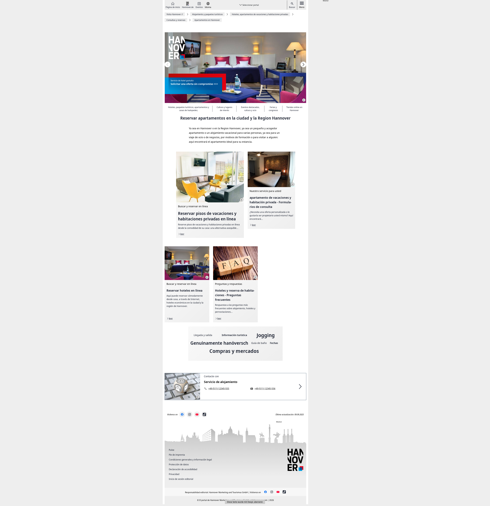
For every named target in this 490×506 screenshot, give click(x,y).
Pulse (171, 450)
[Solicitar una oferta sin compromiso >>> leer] (235, 67)
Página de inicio (173, 7)
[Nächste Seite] (303, 64)
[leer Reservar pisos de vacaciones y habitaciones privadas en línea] (210, 195)
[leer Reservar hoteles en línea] (187, 284)
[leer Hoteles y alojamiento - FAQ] (235, 284)
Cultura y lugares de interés (224, 109)
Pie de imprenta (177, 455)
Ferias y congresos (273, 109)
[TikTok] (204, 414)
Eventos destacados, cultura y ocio (250, 109)
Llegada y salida (203, 335)
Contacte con (211, 376)
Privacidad (174, 474)
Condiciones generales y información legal (190, 459)
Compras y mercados (234, 350)
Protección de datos (179, 464)
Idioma (208, 7)
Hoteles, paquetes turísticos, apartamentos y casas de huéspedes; (188, 109)
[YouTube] (197, 414)
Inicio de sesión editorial (181, 479)
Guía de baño (259, 343)
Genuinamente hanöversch (219, 343)
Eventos (199, 7)
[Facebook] (182, 414)
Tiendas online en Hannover (294, 109)
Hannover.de (188, 7)
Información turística (234, 335)
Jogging (266, 335)
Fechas (274, 343)
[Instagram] (189, 414)
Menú (301, 7)
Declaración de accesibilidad (183, 469)
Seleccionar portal (250, 5)
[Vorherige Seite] (167, 64)
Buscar (292, 7)
